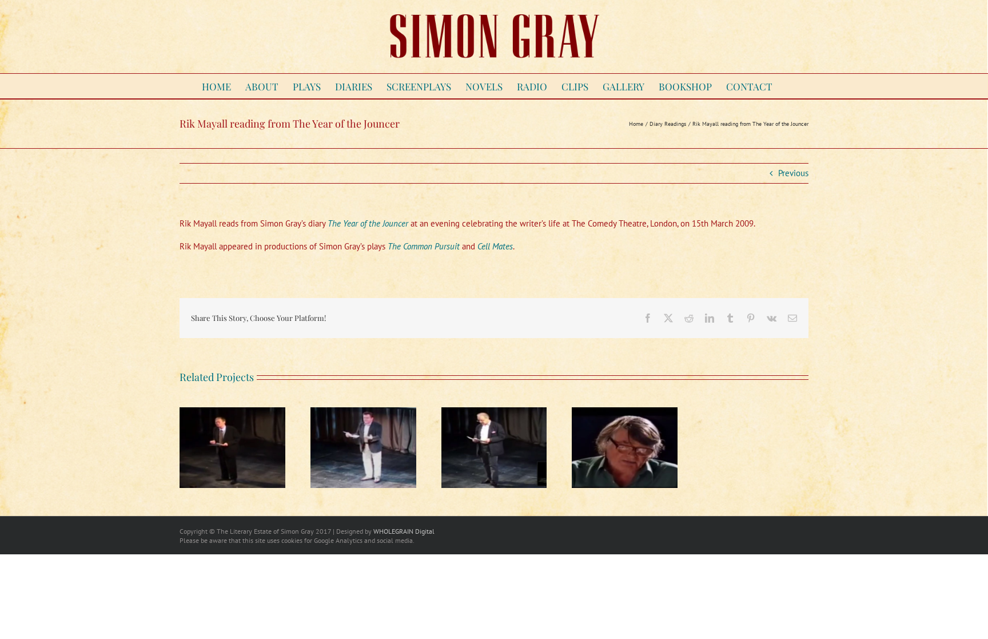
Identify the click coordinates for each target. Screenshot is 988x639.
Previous (793, 173)
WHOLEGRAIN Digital (404, 531)
